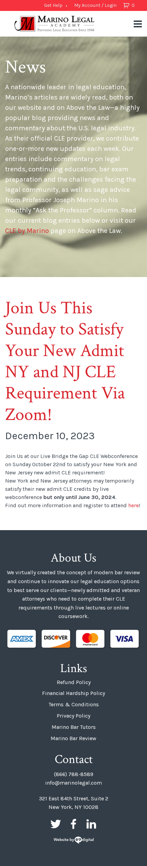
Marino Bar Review (73, 738)
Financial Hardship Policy (73, 693)
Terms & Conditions (74, 704)
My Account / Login (95, 5)
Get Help (53, 5)
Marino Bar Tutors (74, 727)
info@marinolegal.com (73, 782)
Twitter (55, 823)
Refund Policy (74, 682)
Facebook (73, 823)
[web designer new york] (73, 840)
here (133, 505)
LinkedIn (91, 823)
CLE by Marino (27, 231)
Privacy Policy (73, 715)
